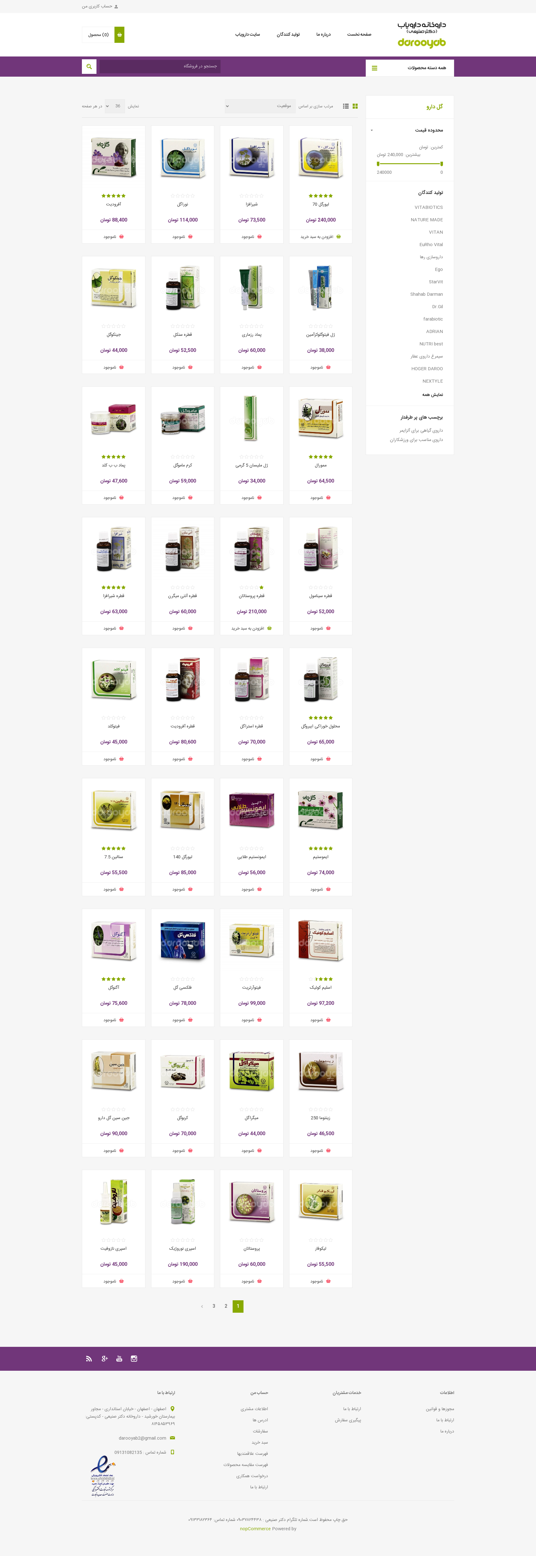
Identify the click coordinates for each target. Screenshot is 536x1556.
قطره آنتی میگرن (182, 596)
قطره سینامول (320, 596)
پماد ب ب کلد (113, 465)
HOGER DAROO (427, 369)
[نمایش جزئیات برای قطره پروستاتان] (251, 548)
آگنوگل (113, 988)
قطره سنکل (182, 335)
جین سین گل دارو (113, 1118)
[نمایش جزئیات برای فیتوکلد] (113, 679)
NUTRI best (431, 344)
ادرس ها (260, 1420)
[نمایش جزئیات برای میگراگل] (251, 1071)
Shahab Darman (426, 294)
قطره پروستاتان (252, 596)
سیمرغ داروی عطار (427, 356)
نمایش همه (432, 395)
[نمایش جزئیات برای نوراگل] (182, 157)
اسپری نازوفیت (113, 1248)
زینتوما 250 (320, 1118)
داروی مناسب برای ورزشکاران (416, 440)
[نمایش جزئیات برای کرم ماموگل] (182, 418)
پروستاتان (251, 1248)
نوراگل (182, 204)
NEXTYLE (432, 381)
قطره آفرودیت (183, 726)
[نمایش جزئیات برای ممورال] (320, 418)
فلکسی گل (182, 988)
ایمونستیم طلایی (251, 857)
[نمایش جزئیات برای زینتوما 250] (320, 1071)
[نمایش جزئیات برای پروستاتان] (251, 1201)
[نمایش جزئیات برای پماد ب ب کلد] (113, 418)
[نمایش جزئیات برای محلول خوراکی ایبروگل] (320, 679)
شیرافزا (252, 204)
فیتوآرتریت (251, 988)
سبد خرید (260, 1442)
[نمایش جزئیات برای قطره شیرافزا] (113, 548)
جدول (355, 106)
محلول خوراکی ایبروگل (320, 726)
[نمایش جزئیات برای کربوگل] (182, 1071)
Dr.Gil (437, 307)
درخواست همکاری (252, 1476)
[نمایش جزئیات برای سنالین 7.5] (113, 809)
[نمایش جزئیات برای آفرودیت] (113, 157)
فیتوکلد (114, 726)
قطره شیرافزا (113, 596)
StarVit (436, 282)
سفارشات (260, 1431)
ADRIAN (434, 331)
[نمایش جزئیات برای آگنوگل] (113, 940)
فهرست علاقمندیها (252, 1454)
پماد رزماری (251, 335)
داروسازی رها (431, 257)
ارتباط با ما (445, 1420)
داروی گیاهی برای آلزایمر (421, 430)
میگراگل (251, 1118)
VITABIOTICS (429, 207)
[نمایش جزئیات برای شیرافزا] (251, 157)
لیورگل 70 (320, 204)
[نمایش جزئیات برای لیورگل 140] (182, 809)
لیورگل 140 (182, 857)
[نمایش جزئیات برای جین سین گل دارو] (113, 1071)
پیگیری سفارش (348, 1420)
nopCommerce (255, 1529)
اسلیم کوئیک (321, 988)
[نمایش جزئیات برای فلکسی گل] (182, 940)
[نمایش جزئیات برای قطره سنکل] (182, 287)
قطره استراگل (251, 726)
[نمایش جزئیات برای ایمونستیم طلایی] (251, 809)
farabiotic (433, 319)
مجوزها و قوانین (440, 1409)
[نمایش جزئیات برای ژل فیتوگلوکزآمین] (320, 287)
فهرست (346, 106)
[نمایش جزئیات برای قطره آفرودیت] (182, 679)
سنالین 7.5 (113, 857)
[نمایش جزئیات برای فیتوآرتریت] (251, 940)
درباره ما (447, 1431)
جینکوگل (114, 335)
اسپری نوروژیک (182, 1248)
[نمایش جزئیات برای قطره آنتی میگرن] (182, 548)
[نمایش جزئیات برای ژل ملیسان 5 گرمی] (251, 418)
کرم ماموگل (182, 465)
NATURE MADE (427, 220)
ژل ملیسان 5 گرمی (251, 465)
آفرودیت (113, 204)
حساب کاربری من (97, 6)
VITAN (436, 232)
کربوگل (182, 1118)
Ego (439, 269)
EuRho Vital (431, 245)
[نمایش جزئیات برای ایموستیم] (320, 809)
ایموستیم (320, 857)
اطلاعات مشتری (254, 1409)
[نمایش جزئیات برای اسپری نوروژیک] (182, 1201)
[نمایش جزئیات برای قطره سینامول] (320, 548)
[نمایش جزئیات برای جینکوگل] (113, 287)
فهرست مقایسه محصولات (245, 1465)
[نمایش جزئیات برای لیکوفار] (320, 1201)
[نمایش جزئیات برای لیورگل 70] (320, 157)
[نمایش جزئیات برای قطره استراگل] (251, 679)
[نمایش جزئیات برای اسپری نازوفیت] (113, 1201)
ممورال (321, 465)
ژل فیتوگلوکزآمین (320, 335)
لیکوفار (320, 1248)
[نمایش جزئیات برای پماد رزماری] (251, 287)
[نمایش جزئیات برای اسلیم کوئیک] (320, 940)
